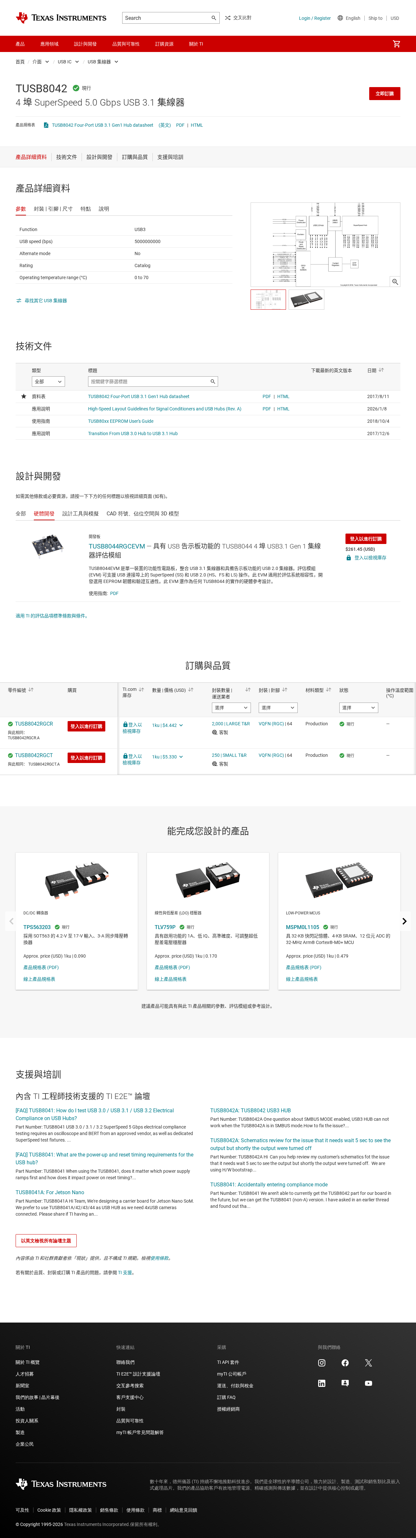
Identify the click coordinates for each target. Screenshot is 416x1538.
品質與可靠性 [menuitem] (126, 43)
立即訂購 (385, 93)
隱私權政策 (80, 1510)
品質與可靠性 (130, 1420)
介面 (37, 61)
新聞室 (22, 1385)
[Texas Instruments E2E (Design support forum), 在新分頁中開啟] (345, 1385)
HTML (197, 125)
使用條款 (159, 1258)
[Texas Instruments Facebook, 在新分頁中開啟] (345, 1365)
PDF (180, 125)
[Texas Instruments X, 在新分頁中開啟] (368, 1365)
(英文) (165, 125)
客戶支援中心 (130, 1397)
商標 (157, 1510)
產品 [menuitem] (20, 43)
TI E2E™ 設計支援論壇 (138, 1373)
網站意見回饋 (183, 1510)
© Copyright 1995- (39, 1524)
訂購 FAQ (226, 1397)
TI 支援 (125, 1272)
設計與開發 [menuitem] (85, 43)
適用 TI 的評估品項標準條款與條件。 (53, 615)
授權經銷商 (228, 1409)
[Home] (61, 18)
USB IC (65, 61)
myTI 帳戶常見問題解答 (140, 1432)
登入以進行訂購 (366, 538)
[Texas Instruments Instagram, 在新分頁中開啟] (322, 1365)
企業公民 (25, 1444)
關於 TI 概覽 (28, 1362)
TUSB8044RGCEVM (117, 546)
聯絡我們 (125, 1362)
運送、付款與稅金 (235, 1385)
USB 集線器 (99, 61)
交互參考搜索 (130, 1385)
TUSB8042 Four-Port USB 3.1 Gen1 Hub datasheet (102, 125)
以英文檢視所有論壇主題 (46, 1240)
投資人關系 (27, 1420)
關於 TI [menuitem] (196, 43)
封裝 (120, 1409)
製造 (20, 1432)
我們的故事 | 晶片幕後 (37, 1397)
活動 (20, 1409)
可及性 (22, 1510)
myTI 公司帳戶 (231, 1373)
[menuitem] (396, 44)
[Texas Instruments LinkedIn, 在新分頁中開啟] (322, 1385)
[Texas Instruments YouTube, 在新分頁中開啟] (368, 1385)
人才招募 (25, 1373)
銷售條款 (109, 1510)
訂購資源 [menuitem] (164, 43)
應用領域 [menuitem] (49, 43)
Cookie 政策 (49, 1510)
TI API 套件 (228, 1362)
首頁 (20, 61)
